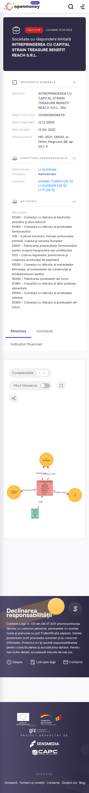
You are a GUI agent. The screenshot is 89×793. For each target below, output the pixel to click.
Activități (28, 201)
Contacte (75, 662)
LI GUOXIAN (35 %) (52, 185)
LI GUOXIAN (47, 170)
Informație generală (37, 82)
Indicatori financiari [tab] (26, 344)
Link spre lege (45, 662)
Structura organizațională (43, 158)
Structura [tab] (18, 331)
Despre (17, 662)
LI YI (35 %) (46, 190)
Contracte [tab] (45, 331)
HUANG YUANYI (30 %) (55, 181)
